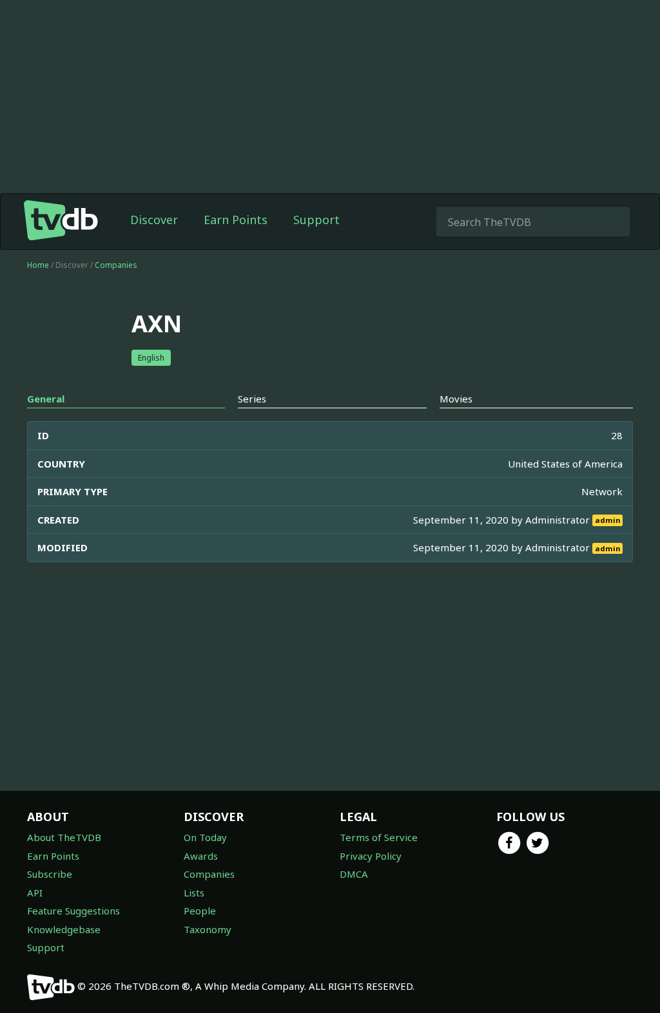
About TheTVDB (64, 837)
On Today (205, 837)
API (35, 892)
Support (316, 219)
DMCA (354, 873)
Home (38, 265)
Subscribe (49, 873)
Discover (154, 219)
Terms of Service (379, 837)
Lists (194, 892)
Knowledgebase (64, 929)
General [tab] (45, 398)
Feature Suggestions (73, 910)
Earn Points (235, 219)
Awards (201, 855)
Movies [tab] (456, 398)
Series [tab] (252, 398)
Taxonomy (207, 929)
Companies (116, 265)
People (200, 910)
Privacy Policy (371, 855)
